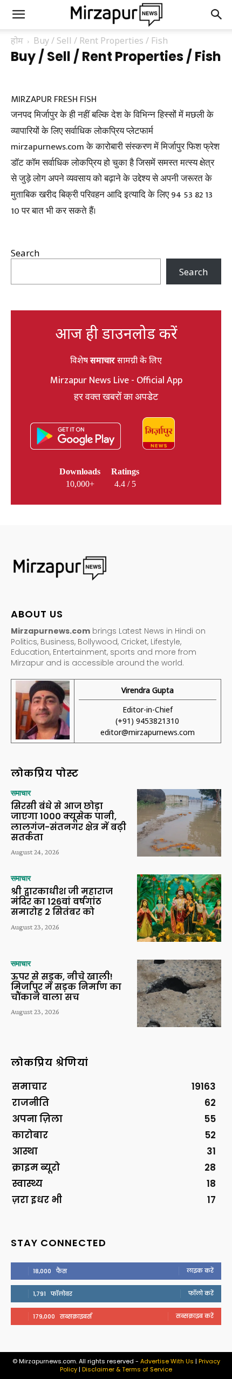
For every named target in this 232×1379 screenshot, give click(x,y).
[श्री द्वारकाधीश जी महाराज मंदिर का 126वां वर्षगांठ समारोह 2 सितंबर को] (179, 908)
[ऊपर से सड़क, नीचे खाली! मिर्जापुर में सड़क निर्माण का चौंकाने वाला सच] (179, 993)
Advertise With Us (167, 1361)
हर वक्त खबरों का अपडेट (116, 397)
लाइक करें (200, 1270)
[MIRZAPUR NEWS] (116, 568)
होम (17, 40)
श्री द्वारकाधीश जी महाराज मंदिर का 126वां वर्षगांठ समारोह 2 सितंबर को (62, 901)
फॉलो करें (201, 1293)
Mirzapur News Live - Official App (116, 380)
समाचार (21, 793)
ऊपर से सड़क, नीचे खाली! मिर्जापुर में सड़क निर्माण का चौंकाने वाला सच (66, 986)
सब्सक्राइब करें (195, 1316)
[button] (18, 14)
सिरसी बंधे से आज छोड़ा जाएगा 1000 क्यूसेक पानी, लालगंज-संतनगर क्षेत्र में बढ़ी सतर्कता (68, 822)
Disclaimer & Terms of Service (127, 1369)
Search (25, 253)
